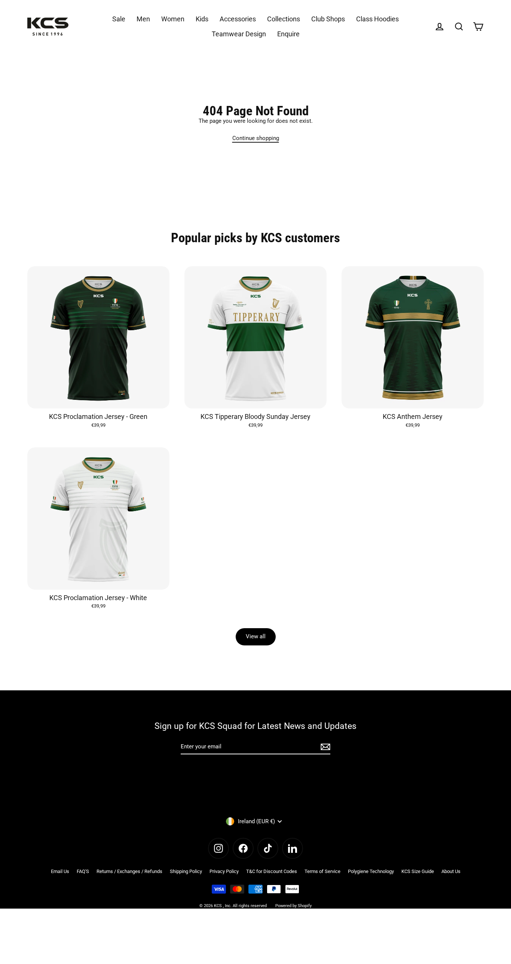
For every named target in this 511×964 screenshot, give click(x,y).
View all (256, 636)
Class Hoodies (377, 19)
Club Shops (328, 19)
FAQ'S (83, 871)
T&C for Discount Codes (271, 871)
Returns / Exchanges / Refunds (129, 871)
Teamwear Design (239, 34)
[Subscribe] (324, 747)
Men (143, 19)
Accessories (238, 19)
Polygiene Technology (371, 871)
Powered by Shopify (293, 905)
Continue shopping (255, 138)
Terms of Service (322, 871)
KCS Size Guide (417, 871)
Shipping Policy (186, 871)
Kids (202, 19)
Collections (283, 19)
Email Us (60, 871)
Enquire (288, 34)
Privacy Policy (224, 871)
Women (172, 19)
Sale (118, 19)
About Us (450, 871)
